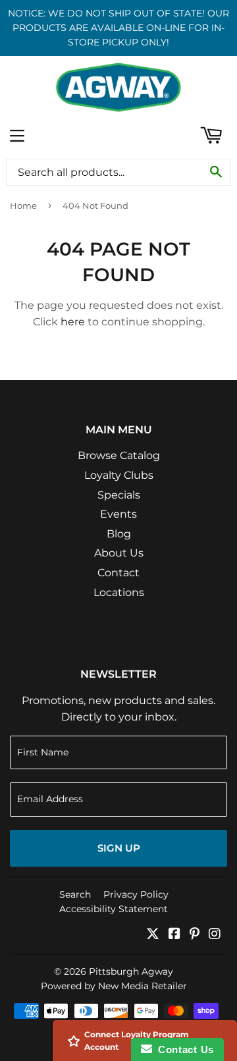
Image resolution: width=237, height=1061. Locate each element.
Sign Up (118, 848)
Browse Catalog (119, 455)
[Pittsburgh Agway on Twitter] (152, 935)
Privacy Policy (136, 894)
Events (118, 514)
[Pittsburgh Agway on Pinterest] (194, 935)
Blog (119, 534)
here (73, 321)
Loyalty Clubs (118, 475)
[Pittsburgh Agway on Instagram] (215, 935)
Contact (118, 572)
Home (23, 205)
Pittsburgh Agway (131, 971)
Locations (118, 592)
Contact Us (183, 1049)
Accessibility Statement (113, 909)
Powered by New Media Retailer (114, 986)
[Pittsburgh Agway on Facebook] (174, 935)
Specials (118, 495)
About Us (119, 553)
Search (75, 894)
